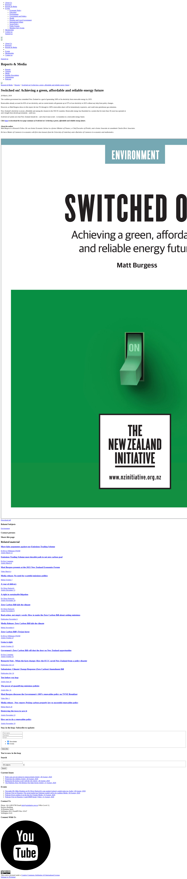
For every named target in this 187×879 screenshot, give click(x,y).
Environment (14, 14)
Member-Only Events (17, 28)
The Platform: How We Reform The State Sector (30, 783)
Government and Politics (18, 16)
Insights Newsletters (12, 75)
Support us (9, 34)
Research (8, 5)
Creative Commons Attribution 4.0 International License (40, 875)
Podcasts (8, 79)
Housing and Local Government (21, 20)
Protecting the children (21, 779)
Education (13, 12)
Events (7, 8)
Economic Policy (15, 10)
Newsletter (13, 741)
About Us (8, 3)
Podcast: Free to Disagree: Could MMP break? (29, 797)
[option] (8, 741)
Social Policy (14, 24)
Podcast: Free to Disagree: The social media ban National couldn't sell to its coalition (42, 793)
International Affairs (16, 22)
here (6, 121)
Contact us (8, 32)
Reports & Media (11, 6)
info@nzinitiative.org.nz (29, 805)
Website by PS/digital (8, 877)
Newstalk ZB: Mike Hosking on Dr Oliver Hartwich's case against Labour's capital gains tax (45, 791)
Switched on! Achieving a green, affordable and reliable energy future (45, 85)
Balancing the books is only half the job (27, 781)
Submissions (9, 77)
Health (12, 18)
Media (7, 73)
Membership (9, 30)
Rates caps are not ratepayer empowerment (28, 777)
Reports (7, 69)
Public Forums (14, 26)
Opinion (8, 71)
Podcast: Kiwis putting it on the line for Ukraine (30, 795)
